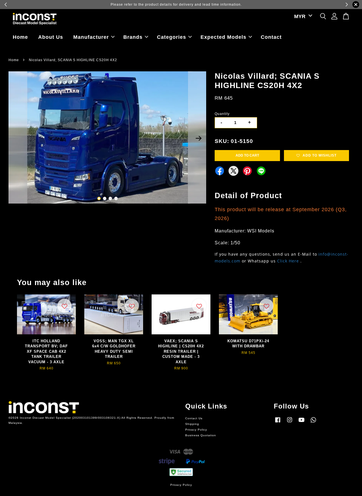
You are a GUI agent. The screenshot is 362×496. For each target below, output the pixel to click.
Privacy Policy (196, 429)
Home (20, 37)
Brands (133, 37)
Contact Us (193, 418)
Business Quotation (200, 435)
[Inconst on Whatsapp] (313, 422)
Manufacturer (91, 37)
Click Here (288, 261)
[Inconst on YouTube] (301, 422)
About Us (50, 37)
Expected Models (223, 37)
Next (198, 138)
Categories (171, 37)
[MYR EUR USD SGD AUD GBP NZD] (302, 16)
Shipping (192, 424)
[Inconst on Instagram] (290, 422)
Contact (271, 37)
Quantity (222, 114)
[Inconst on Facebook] (278, 422)
